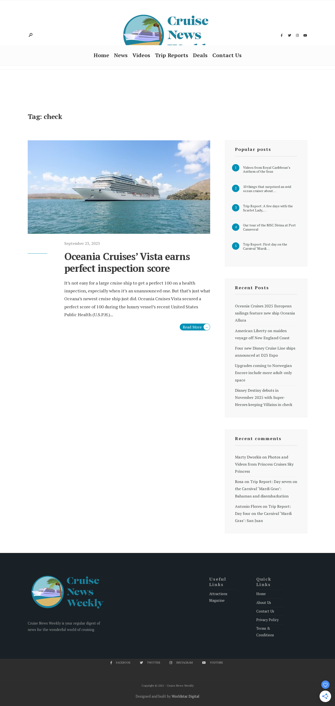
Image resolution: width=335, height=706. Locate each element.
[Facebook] (281, 35)
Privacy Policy (267, 619)
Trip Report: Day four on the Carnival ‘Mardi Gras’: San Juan (263, 513)
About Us (263, 602)
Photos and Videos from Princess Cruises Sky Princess (264, 464)
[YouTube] (305, 35)
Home (101, 55)
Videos (141, 55)
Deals (200, 55)
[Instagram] (297, 35)
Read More (195, 327)
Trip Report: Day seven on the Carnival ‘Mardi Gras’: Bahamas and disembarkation (266, 488)
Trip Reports (171, 55)
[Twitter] (289, 35)
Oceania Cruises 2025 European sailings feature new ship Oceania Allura (265, 313)
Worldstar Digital (185, 696)
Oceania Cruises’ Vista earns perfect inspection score (127, 262)
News (121, 55)
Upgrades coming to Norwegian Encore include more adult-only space (263, 372)
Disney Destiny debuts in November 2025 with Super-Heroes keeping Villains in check (263, 397)
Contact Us (227, 55)
